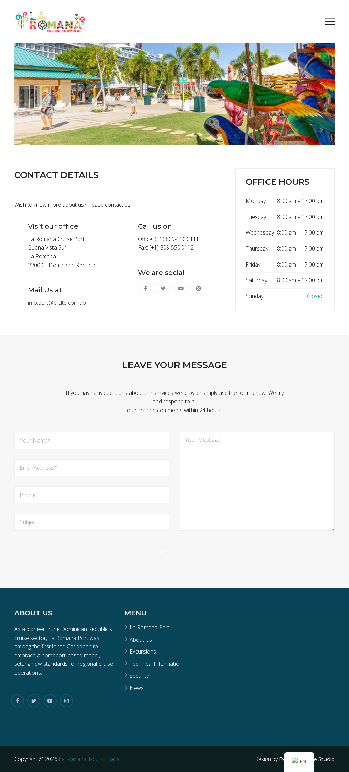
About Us (141, 639)
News (137, 688)
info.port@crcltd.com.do (57, 302)
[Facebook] (17, 700)
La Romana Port (149, 627)
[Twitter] (33, 700)
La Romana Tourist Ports (89, 759)
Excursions (143, 651)
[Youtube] (50, 700)
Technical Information (156, 664)
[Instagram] (66, 700)
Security (139, 675)
